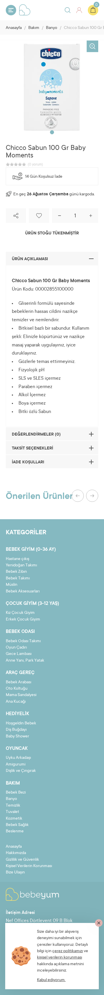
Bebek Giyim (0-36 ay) (31, 549)
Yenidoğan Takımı (21, 565)
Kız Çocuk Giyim (20, 613)
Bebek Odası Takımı (23, 641)
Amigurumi (15, 764)
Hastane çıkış (17, 559)
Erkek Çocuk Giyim (23, 619)
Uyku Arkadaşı (18, 758)
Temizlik (13, 805)
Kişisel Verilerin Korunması (29, 866)
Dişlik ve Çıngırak (21, 771)
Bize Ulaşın (15, 872)
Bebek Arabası (18, 682)
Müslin (11, 585)
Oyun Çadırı (16, 647)
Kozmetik (14, 818)
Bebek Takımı (18, 578)
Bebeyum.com (25, 10)
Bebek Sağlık (17, 825)
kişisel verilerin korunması (59, 957)
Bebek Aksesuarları (23, 591)
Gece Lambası (18, 654)
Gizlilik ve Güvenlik (22, 860)
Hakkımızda (16, 853)
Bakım (33, 28)
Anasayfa (14, 28)
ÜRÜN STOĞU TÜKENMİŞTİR (52, 233)
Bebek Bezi (16, 792)
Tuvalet (12, 812)
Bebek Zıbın (16, 572)
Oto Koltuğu (16, 688)
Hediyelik (17, 714)
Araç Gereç (20, 672)
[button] (52, 132)
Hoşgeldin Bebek (21, 723)
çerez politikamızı (67, 951)
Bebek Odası (20, 631)
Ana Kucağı (16, 702)
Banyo (51, 28)
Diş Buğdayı (16, 730)
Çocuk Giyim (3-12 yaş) (32, 603)
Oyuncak (17, 748)
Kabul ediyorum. (51, 980)
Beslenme (15, 831)
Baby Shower (17, 736)
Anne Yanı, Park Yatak (25, 660)
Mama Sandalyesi (21, 695)
